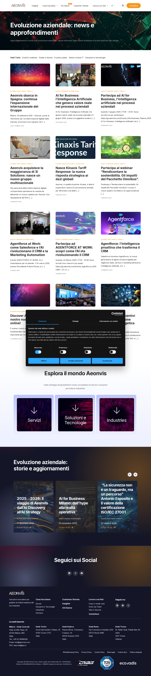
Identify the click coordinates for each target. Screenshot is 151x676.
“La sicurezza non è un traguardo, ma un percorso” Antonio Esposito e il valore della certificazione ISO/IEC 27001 (75, 498)
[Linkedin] (69, 573)
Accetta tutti (107, 361)
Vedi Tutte (15, 57)
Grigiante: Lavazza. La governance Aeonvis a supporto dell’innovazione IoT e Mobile (117, 500)
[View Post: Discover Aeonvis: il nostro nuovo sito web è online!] (30, 295)
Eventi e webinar (29, 57)
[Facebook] (81, 573)
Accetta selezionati (75, 361)
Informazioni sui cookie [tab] (108, 321)
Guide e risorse (46, 57)
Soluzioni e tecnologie (95, 57)
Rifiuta (43, 361)
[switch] (63, 352)
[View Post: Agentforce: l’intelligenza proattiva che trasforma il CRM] (121, 223)
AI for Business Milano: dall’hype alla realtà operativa (31, 505)
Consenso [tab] (42, 321)
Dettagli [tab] (76, 321)
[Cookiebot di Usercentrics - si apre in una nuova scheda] (113, 314)
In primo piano (60, 57)
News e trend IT (76, 57)
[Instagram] (75, 573)
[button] (130, 475)
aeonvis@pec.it (20, 645)
